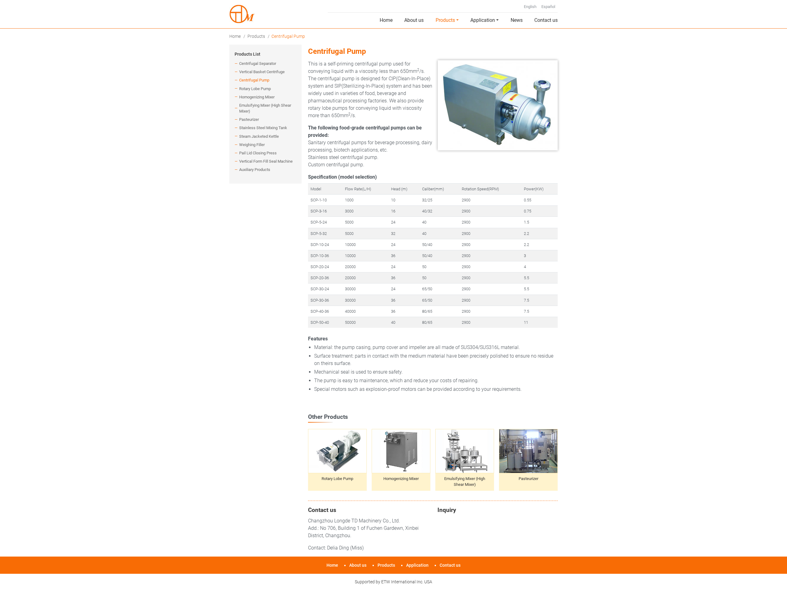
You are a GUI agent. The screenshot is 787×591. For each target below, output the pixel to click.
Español (548, 6)
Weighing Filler (252, 144)
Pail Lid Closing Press (258, 153)
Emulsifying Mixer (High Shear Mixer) (464, 481)
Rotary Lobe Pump (337, 478)
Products (256, 36)
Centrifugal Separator (257, 63)
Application (417, 565)
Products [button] (445, 20)
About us (414, 20)
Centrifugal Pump (254, 80)
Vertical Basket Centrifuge (262, 71)
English (530, 6)
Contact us (546, 20)
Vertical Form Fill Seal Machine (266, 161)
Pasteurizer (528, 478)
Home (386, 20)
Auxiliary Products (254, 169)
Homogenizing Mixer (401, 478)
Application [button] (482, 20)
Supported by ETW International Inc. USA (393, 581)
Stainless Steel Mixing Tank (263, 127)
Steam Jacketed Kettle (259, 136)
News (517, 20)
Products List (247, 54)
